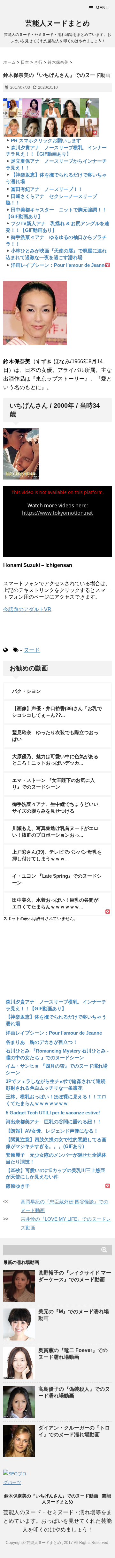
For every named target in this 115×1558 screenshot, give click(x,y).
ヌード (32, 650)
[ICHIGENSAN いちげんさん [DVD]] (57, 454)
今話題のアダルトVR (27, 609)
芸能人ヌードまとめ (57, 23)
